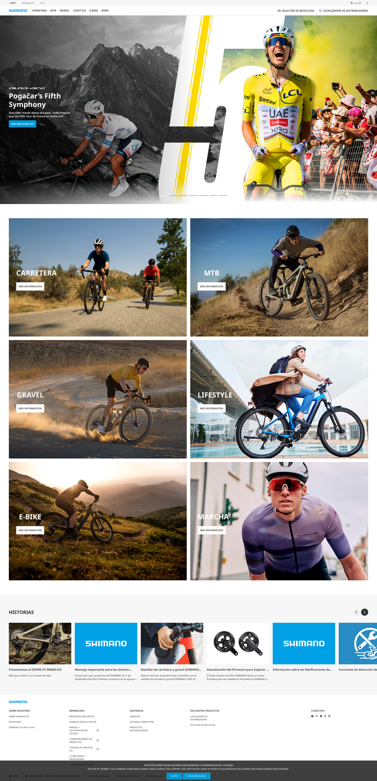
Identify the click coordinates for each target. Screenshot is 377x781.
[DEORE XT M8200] (173, 195)
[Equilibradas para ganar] (153, 195)
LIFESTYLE (79, 10)
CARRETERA (39, 10)
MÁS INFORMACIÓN (22, 130)
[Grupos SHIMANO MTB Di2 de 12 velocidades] (223, 195)
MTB (53, 10)
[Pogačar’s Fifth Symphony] (163, 195)
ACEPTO (174, 776)
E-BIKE (94, 10)
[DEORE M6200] (183, 195)
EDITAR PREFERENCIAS (196, 776)
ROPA (105, 10)
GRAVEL (65, 10)
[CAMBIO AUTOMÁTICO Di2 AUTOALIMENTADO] (213, 195)
